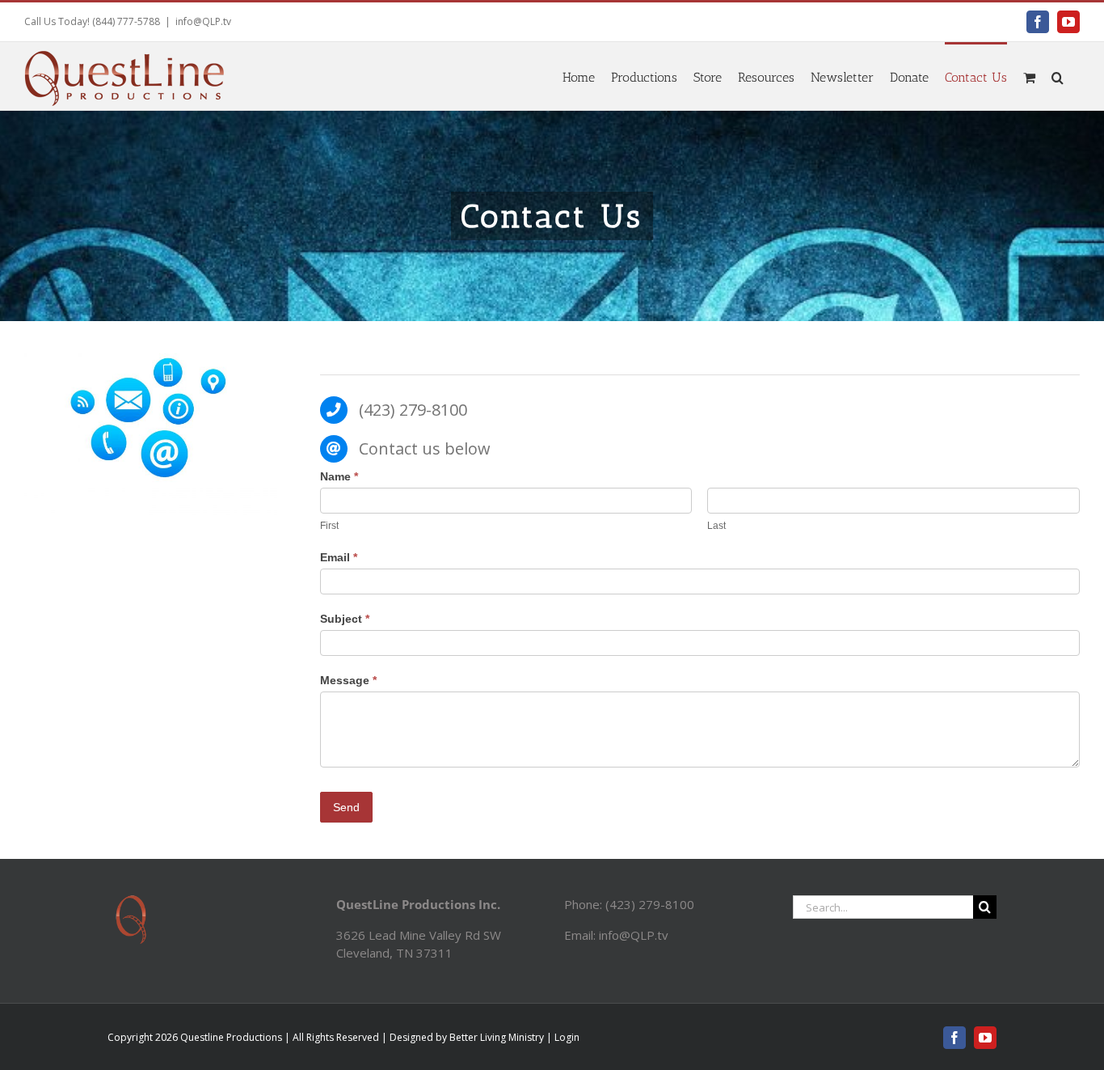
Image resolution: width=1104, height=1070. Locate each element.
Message (348, 680)
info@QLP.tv (203, 21)
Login (566, 1037)
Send (346, 807)
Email (338, 557)
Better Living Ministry (496, 1037)
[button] (1057, 76)
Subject (344, 618)
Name (339, 476)
